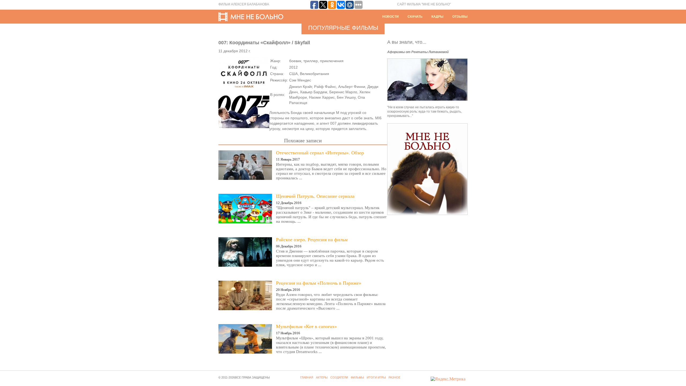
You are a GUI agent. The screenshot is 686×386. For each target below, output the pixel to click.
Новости (390, 16)
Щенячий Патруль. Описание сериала (315, 196)
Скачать (415, 16)
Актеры (322, 377)
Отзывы (460, 16)
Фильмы (357, 377)
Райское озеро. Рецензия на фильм (312, 239)
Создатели (339, 377)
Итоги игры (376, 377)
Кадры (437, 16)
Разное (394, 377)
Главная (306, 377)
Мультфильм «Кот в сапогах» (306, 326)
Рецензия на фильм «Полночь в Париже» (318, 283)
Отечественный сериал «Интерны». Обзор (320, 152)
